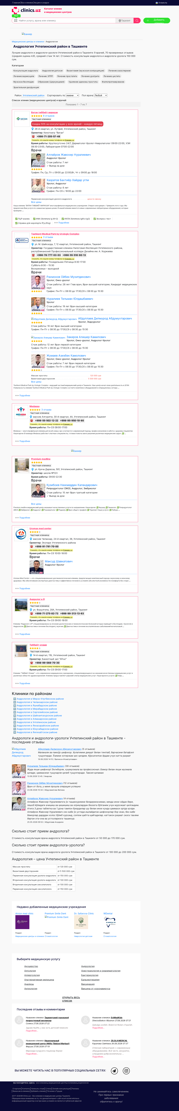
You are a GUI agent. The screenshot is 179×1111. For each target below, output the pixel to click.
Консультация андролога (25, 70)
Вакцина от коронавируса (95, 988)
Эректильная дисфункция (26, 87)
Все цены (36, 202)
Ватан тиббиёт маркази (44, 112)
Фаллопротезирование (113, 82)
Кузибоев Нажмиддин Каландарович (72, 485)
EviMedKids (116, 1017)
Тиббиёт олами (38, 644)
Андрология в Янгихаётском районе (37, 732)
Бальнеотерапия (90, 979)
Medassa (34, 406)
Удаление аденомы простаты (83, 82)
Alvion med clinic (24, 913)
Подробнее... (32, 1030)
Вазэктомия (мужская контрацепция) (85, 70)
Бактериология (89, 975)
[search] (137, 20)
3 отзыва (48, 237)
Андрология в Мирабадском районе (37, 708)
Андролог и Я (37, 599)
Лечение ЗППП (45, 76)
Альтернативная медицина (39, 979)
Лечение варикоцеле (23, 76)
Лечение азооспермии (119, 70)
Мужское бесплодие (23, 82)
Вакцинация (88, 984)
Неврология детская (83, 936)
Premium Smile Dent (55, 913)
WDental (107, 913)
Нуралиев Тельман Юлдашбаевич (70, 298)
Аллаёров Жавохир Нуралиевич (69, 154)
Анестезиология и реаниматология (100, 970)
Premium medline (40, 458)
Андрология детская (52, 70)
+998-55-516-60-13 (74, 255)
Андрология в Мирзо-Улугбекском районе (40, 698)
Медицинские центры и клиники (28, 41)
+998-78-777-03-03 (49, 255)
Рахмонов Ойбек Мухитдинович (68, 277)
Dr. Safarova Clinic (84, 913)
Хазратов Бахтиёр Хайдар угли (68, 180)
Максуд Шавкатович (58, 561)
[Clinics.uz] (26, 12)
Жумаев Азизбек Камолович (66, 355)
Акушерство (31, 966)
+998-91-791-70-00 (46, 546)
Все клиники (41, 1083)
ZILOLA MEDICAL (119, 1040)
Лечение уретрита (90, 76)
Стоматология (51, 936)
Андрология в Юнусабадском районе (37, 728)
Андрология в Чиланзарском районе (37, 702)
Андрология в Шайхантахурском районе (39, 715)
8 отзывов (48, 115)
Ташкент (125, 20)
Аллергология (32, 975)
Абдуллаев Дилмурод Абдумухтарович (105, 318)
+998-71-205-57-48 (48, 136)
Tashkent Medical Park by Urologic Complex (55, 233)
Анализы (29, 984)
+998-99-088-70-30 (47, 662)
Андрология (88, 966)
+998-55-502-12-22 (46, 420)
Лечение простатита (67, 76)
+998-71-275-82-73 (46, 613)
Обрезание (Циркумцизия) (51, 82)
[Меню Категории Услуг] (15, 20)
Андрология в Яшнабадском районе (37, 705)
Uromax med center (40, 528)
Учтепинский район (33, 95)
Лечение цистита (111, 76)
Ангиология (30, 988)
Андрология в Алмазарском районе (36, 718)
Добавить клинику (159, 20)
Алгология (30, 970)
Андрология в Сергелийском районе (37, 712)
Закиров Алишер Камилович (86, 337)
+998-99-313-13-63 (72, 613)
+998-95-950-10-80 (72, 420)
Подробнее (63, 222)
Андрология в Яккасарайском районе (38, 725)
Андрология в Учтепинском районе (36, 722)
